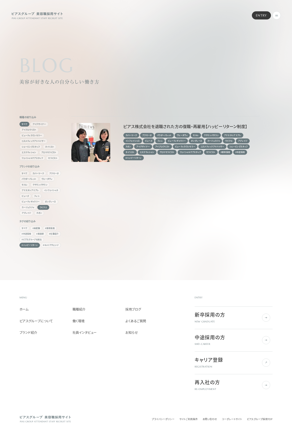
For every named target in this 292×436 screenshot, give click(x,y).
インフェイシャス (51, 190)
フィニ (36, 195)
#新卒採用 (50, 228)
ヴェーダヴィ (47, 178)
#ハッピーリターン (30, 245)
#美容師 (40, 233)
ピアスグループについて (36, 321)
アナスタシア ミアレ (30, 190)
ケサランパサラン (40, 184)
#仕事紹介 (54, 233)
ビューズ (25, 195)
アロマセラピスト (48, 152)
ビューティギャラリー (31, 201)
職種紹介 (79, 309)
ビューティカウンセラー (32, 135)
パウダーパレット (29, 178)
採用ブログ (133, 309)
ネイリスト (49, 146)
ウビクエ (43, 207)
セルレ (24, 184)
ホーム (24, 309)
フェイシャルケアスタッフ (32, 158)
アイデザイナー (39, 124)
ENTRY (261, 15)
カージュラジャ (28, 207)
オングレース (50, 201)
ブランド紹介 (28, 332)
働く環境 (79, 321)
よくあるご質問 (135, 321)
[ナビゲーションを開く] (277, 15)
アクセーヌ (54, 173)
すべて (24, 124)
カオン (39, 212)
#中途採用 (26, 233)
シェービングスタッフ (31, 146)
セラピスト (52, 158)
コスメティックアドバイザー (33, 140)
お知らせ (131, 332)
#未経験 (36, 228)
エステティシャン (29, 152)
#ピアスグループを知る (32, 239)
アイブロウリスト (29, 129)
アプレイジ (26, 212)
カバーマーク (38, 173)
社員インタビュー (85, 332)
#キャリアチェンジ (51, 245)
